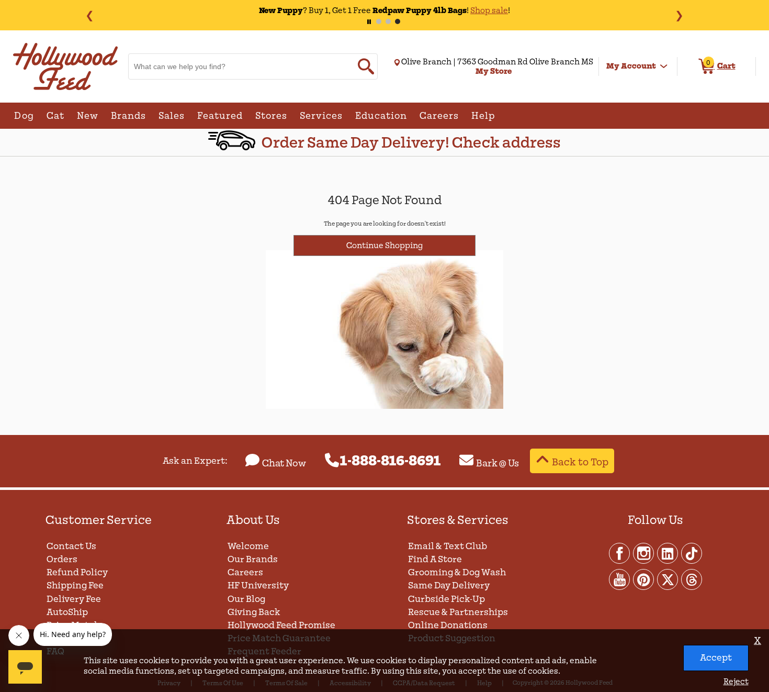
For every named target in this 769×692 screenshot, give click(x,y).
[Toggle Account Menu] (664, 66)
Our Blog (246, 599)
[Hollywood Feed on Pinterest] (644, 579)
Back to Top (580, 461)
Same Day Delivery (449, 585)
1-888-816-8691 (390, 461)
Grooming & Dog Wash (457, 572)
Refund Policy (77, 572)
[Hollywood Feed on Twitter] (668, 579)
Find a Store (435, 559)
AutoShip (67, 612)
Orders (62, 559)
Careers (245, 572)
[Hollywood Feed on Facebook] (620, 552)
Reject (736, 681)
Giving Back (254, 612)
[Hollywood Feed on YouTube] (620, 579)
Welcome (248, 546)
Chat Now (284, 463)
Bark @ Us (497, 463)
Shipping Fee (75, 585)
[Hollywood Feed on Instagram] (644, 552)
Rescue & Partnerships (458, 612)
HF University (258, 585)
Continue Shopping (384, 245)
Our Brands (253, 559)
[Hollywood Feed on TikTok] (691, 552)
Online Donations (448, 625)
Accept (716, 658)
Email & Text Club (447, 546)
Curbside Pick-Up (446, 599)
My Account (631, 66)
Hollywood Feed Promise (281, 625)
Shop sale (489, 10)
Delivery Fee (74, 599)
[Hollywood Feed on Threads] (691, 579)
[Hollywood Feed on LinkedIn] (668, 552)
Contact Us (71, 546)
